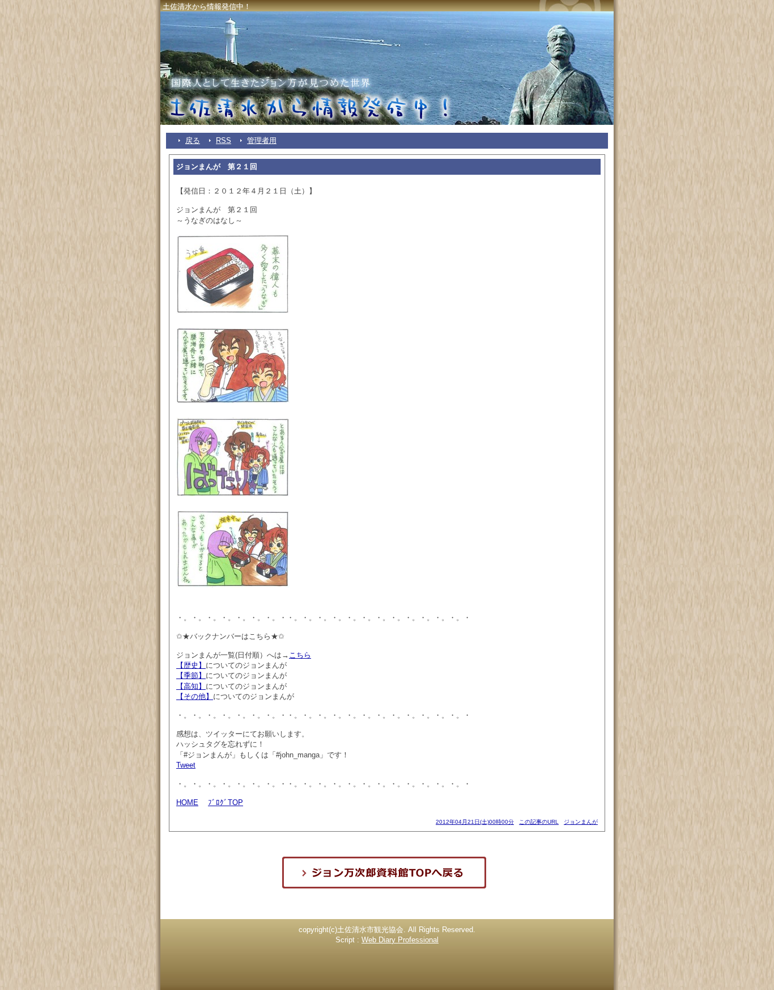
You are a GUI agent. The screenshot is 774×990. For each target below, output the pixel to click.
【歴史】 (191, 665)
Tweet (185, 765)
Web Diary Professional (400, 940)
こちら (300, 655)
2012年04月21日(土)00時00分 (475, 822)
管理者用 (262, 140)
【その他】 (194, 696)
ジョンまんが (581, 822)
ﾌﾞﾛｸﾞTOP (225, 802)
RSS (223, 140)
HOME (187, 802)
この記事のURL (539, 822)
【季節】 (191, 675)
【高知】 (191, 686)
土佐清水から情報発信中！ (207, 6)
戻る (192, 140)
